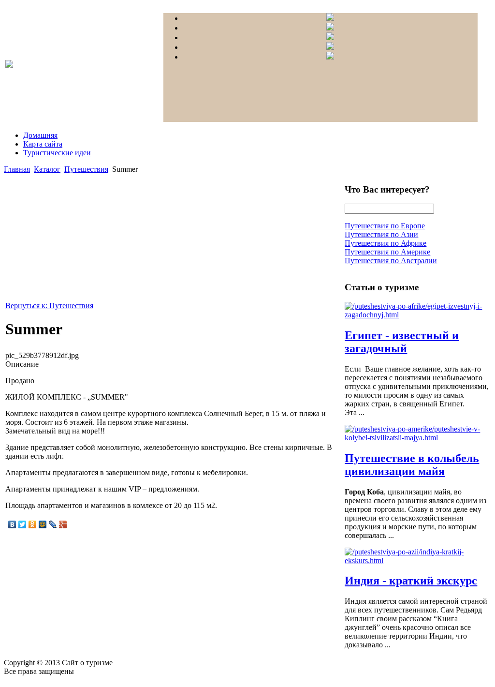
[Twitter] (22, 524)
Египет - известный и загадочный (402, 342)
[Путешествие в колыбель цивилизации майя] (417, 437)
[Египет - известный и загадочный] (417, 315)
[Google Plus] (63, 524)
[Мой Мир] (43, 524)
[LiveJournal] (53, 524)
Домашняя (40, 135)
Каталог (47, 169)
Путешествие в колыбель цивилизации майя (412, 465)
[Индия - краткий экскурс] (417, 560)
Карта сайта (42, 144)
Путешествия (86, 169)
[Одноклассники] (33, 524)
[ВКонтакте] (12, 524)
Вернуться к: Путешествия (49, 305)
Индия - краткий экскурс (411, 580)
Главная (17, 169)
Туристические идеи (57, 153)
